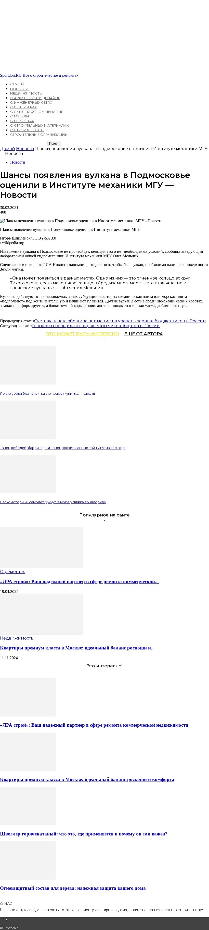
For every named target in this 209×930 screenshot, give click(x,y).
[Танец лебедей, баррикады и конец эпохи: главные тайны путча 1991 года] (28, 437)
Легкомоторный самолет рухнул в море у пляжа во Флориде (53, 502)
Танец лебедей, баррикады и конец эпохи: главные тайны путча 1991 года (62, 448)
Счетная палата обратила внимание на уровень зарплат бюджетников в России (120, 320)
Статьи (17, 84)
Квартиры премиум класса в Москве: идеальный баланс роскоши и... (77, 647)
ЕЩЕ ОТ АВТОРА (143, 333)
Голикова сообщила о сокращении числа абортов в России (96, 325)
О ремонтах (22, 121)
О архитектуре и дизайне (35, 98)
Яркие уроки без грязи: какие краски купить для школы (47, 393)
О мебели (19, 116)
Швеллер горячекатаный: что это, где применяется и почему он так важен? (84, 833)
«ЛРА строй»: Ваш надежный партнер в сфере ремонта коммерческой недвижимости (94, 725)
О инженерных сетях (31, 102)
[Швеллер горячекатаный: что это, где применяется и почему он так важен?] (28, 824)
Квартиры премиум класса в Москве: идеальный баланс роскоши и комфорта (87, 779)
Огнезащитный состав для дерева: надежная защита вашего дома (73, 888)
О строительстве (27, 130)
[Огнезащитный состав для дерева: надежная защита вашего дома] (28, 878)
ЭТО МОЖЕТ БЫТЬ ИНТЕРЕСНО (82, 333)
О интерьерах (23, 107)
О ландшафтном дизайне (36, 112)
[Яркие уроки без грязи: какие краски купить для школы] (28, 383)
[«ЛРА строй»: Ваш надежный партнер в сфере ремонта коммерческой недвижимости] (41, 567)
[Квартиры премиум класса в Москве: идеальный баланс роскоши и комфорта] (41, 633)
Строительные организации (39, 134)
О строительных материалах (39, 125)
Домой (7, 148)
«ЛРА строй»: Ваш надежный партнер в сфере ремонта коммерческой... (79, 581)
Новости (19, 89)
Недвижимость (26, 93)
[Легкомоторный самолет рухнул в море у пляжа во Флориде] (28, 492)
